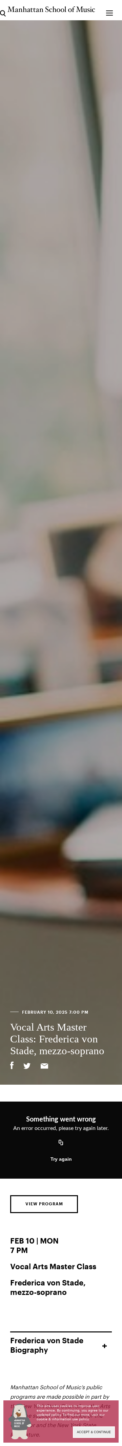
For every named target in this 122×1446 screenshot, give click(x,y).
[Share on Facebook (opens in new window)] (12, 1065)
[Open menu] (109, 10)
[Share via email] (44, 1066)
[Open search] (3, 10)
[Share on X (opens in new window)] (27, 1066)
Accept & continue (94, 1432)
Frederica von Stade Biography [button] (46, 1345)
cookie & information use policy (62, 1419)
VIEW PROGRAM (44, 1204)
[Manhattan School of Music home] (51, 9)
